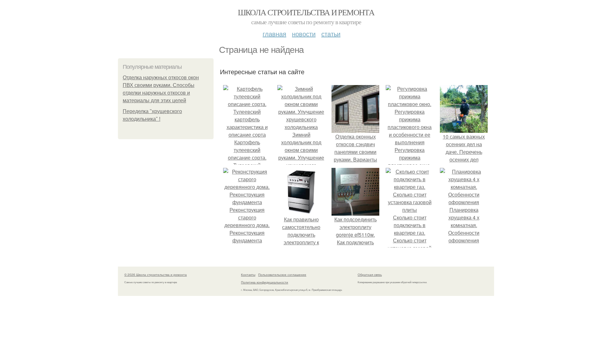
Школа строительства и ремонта (306, 12)
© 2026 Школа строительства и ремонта (155, 274)
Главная (274, 33)
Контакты (248, 274)
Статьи (330, 33)
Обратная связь (370, 274)
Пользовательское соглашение (282, 274)
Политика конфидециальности (264, 282)
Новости (304, 33)
